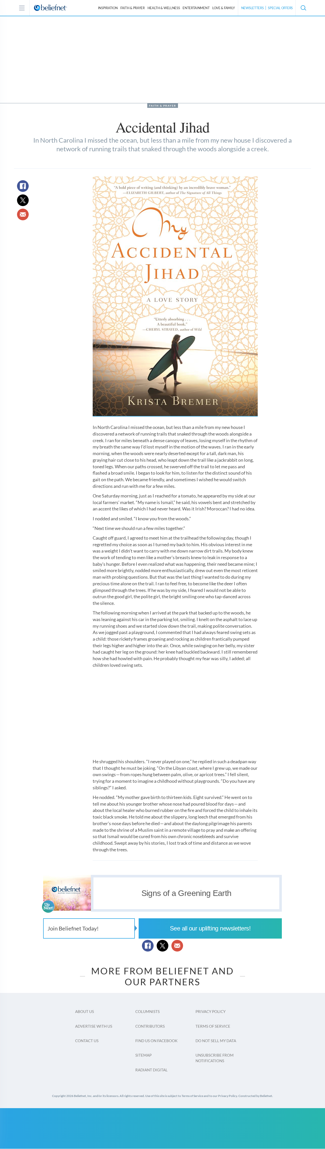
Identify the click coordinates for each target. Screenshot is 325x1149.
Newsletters (252, 8)
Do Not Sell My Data (216, 1040)
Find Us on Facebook (156, 1040)
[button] (303, 8)
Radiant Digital (151, 1070)
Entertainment (196, 8)
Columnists (147, 1011)
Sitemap (143, 1055)
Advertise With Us (93, 1026)
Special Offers (280, 8)
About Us (84, 1011)
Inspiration (108, 8)
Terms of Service (213, 1026)
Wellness (164, 8)
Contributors (150, 1026)
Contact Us (87, 1040)
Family (223, 8)
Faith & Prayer (132, 8)
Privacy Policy (210, 1011)
